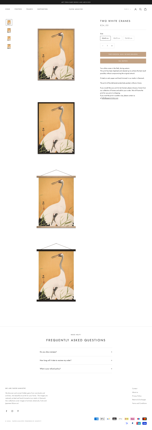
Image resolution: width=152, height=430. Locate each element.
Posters (18, 9)
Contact (134, 388)
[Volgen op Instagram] (12, 411)
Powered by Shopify (33, 421)
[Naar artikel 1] (9, 22)
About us (135, 392)
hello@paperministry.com (110, 98)
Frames (29, 9)
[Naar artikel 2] (9, 30)
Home (7, 9)
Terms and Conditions (139, 403)
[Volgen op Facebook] (6, 411)
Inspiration (42, 9)
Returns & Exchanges (139, 399)
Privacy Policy (136, 396)
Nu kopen (123, 61)
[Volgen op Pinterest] (18, 411)
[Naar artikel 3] (9, 38)
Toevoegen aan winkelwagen (123, 54)
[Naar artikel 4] (9, 46)
